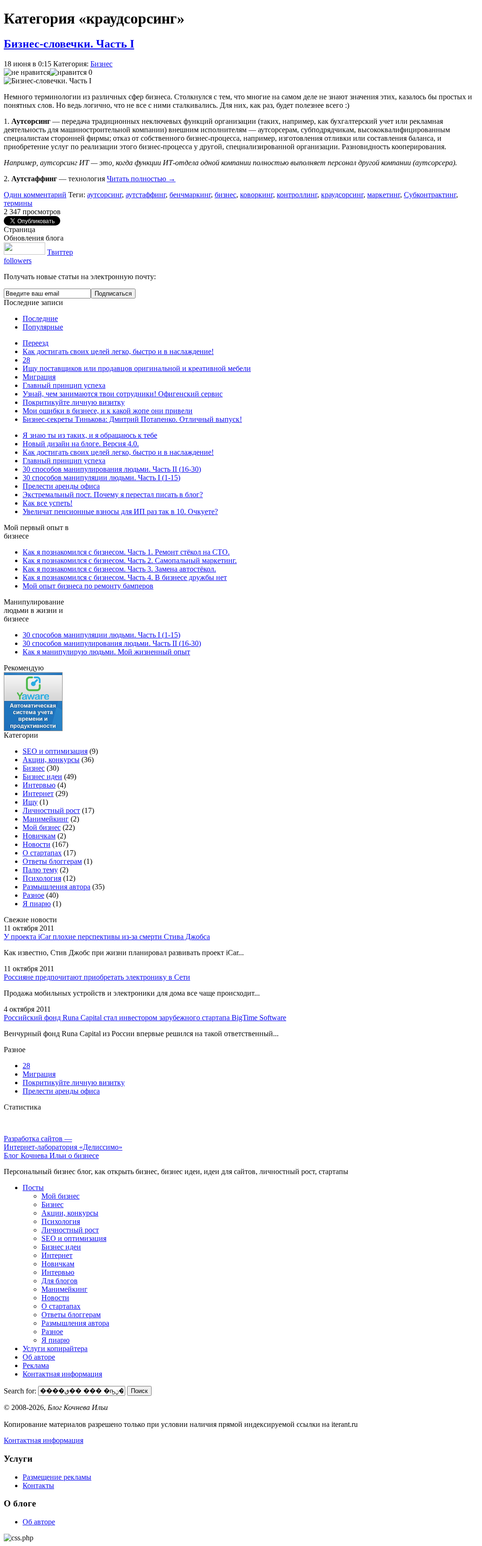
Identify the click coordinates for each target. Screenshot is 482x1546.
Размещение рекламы (57, 1477)
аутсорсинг (104, 195)
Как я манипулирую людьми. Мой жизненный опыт (106, 652)
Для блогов (59, 1281)
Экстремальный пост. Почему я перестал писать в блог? (113, 495)
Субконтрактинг (430, 195)
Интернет (38, 793)
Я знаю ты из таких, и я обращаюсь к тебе (90, 435)
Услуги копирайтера (55, 1349)
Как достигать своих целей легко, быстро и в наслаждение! (118, 351)
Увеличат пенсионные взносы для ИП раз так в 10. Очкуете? (120, 511)
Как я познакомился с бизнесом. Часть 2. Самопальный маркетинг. (130, 560)
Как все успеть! (47, 503)
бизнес (225, 195)
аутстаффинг (146, 195)
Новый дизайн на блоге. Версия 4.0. (81, 444)
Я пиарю (37, 904)
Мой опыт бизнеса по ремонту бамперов (88, 586)
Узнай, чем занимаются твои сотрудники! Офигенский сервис (123, 394)
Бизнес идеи (42, 777)
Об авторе (39, 1357)
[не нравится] (27, 72)
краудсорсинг (342, 195)
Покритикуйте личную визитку (74, 402)
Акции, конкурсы (51, 760)
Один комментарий (35, 195)
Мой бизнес (42, 827)
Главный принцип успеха (64, 385)
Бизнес (101, 64)
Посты (33, 1188)
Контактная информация (62, 1374)
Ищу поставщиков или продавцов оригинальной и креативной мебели (137, 368)
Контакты (38, 1486)
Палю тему (40, 870)
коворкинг (256, 195)
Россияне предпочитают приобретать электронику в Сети (97, 977)
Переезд (35, 343)
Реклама (36, 1365)
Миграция (39, 377)
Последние (40, 318)
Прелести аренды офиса (61, 486)
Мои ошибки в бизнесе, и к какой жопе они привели (108, 411)
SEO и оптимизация (55, 751)
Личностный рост (51, 810)
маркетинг (383, 195)
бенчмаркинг (190, 195)
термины (18, 203)
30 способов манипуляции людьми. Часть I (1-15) (101, 478)
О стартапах (42, 853)
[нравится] (68, 72)
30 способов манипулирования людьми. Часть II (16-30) (112, 469)
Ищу (30, 802)
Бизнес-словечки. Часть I (69, 44)
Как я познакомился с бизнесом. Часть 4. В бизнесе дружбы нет (125, 577)
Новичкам (39, 836)
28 (26, 360)
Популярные (43, 327)
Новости (36, 844)
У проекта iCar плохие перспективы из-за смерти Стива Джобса (107, 937)
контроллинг (297, 195)
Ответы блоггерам (52, 861)
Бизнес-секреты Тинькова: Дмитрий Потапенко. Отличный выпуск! (132, 419)
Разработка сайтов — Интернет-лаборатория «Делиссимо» (63, 1143)
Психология (42, 878)
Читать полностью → (141, 179)
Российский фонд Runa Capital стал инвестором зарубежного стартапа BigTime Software (145, 1018)
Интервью (39, 785)
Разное (33, 895)
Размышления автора (56, 887)
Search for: (20, 1390)
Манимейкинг (46, 819)
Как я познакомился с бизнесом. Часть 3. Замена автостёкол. (119, 569)
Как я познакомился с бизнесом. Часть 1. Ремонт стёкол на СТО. (126, 552)
